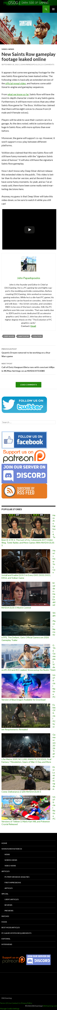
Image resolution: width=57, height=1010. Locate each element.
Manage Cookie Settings (9, 1008)
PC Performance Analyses (17, 877)
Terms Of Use (5, 1003)
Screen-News (11, 860)
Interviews (7, 944)
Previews (9, 910)
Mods (4, 922)
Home (4, 843)
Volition (37, 336)
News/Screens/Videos (12, 849)
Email (33, 326)
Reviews (8, 905)
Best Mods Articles (11, 927)
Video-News (8, 49)
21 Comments (47, 64)
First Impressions (13, 882)
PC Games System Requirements (16, 933)
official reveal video (15, 83)
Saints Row (23, 336)
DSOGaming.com (50, 1006)
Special (5, 894)
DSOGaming (7, 998)
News (7, 854)
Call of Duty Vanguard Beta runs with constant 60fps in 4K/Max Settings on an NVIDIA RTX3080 (28, 367)
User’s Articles (12, 899)
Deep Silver (9, 336)
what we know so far (18, 94)
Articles (5, 871)
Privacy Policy (26, 1003)
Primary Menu (53, 9)
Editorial (6, 939)
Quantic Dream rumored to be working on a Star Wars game (26, 353)
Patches (5, 916)
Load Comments (28, 384)
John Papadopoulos (30, 64)
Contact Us (16, 1003)
